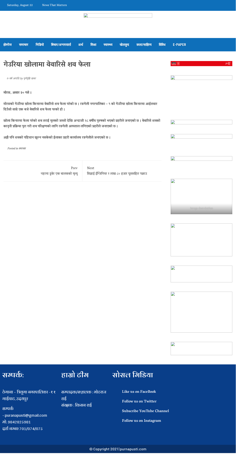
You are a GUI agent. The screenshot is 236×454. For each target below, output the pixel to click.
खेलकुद (124, 45)
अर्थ (80, 45)
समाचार (23, 45)
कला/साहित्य (144, 45)
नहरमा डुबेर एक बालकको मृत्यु (59, 171)
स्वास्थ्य (108, 45)
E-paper (179, 45)
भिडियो (40, 45)
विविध (162, 45)
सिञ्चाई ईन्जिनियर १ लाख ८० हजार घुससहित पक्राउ (117, 171)
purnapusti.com (133, 449)
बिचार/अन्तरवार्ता (61, 45)
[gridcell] (84, 412)
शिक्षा (93, 45)
